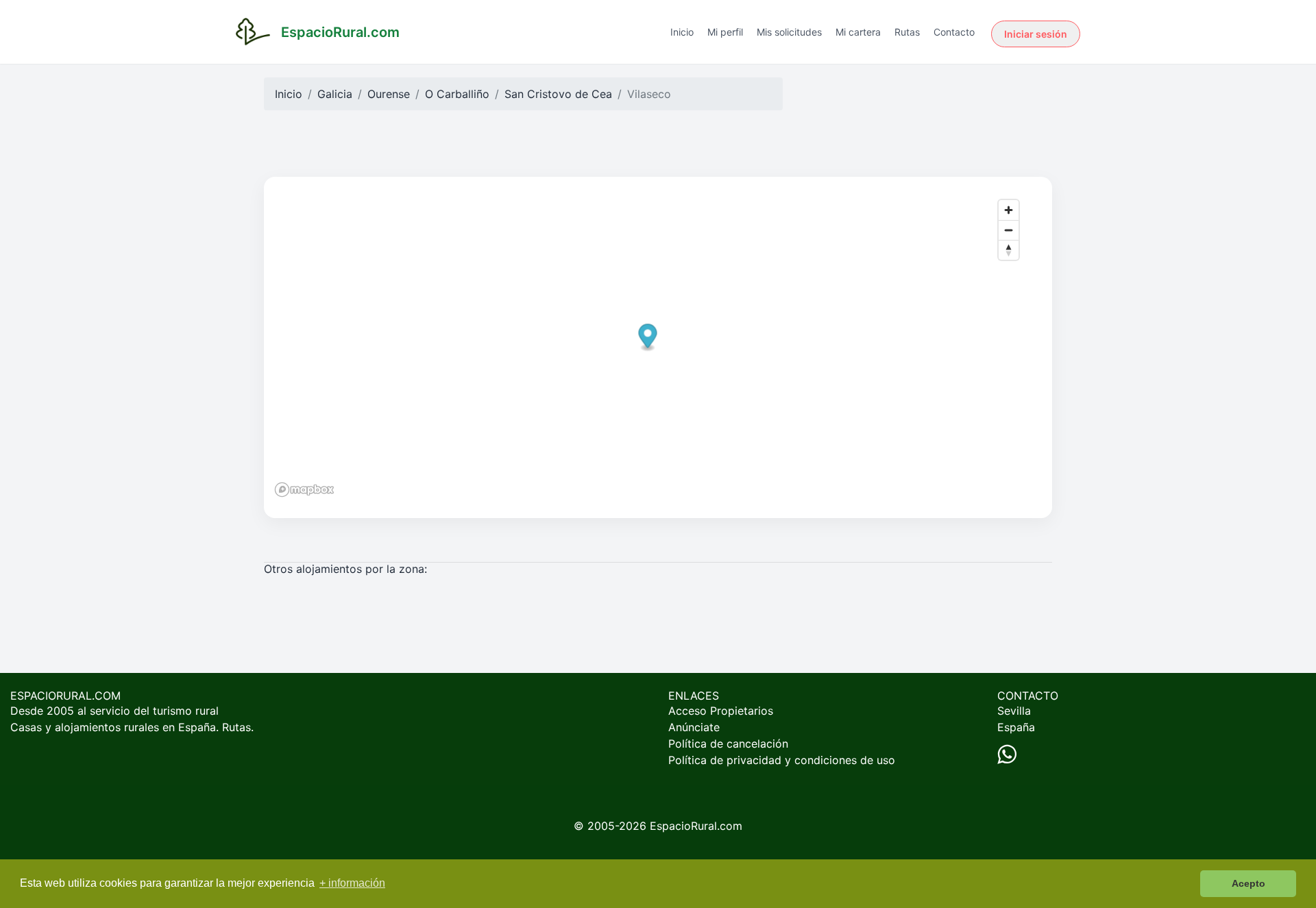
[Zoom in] (1009, 210)
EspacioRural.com (696, 826)
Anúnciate (694, 727)
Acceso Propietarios (720, 710)
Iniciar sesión (1035, 34)
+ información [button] (352, 883)
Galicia (334, 94)
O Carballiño (457, 94)
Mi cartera (858, 32)
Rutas (907, 32)
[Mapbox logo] (304, 490)
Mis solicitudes (789, 32)
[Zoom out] (1009, 230)
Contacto (954, 32)
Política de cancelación (728, 743)
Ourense (388, 94)
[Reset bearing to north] (1009, 250)
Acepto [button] (1248, 883)
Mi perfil (725, 32)
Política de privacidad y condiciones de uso (781, 760)
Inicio (682, 32)
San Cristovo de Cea (558, 94)
